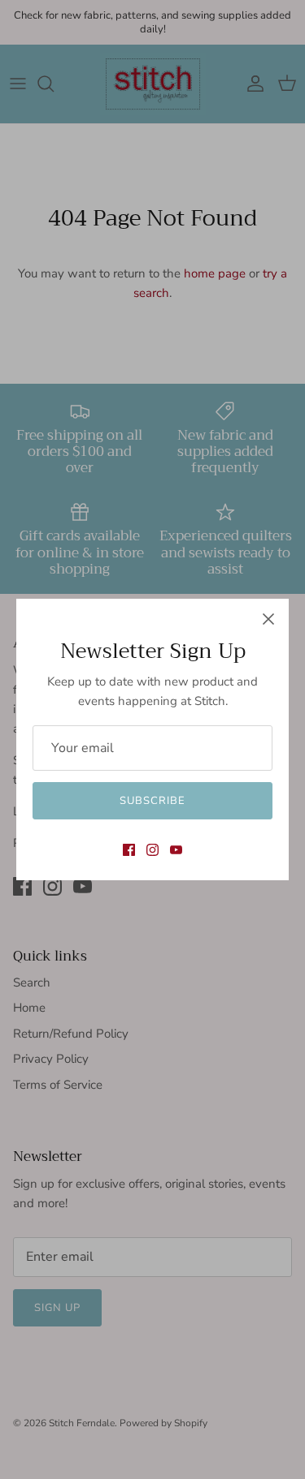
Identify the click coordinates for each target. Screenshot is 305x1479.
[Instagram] (152, 850)
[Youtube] (176, 850)
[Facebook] (129, 850)
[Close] (268, 619)
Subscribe (152, 800)
